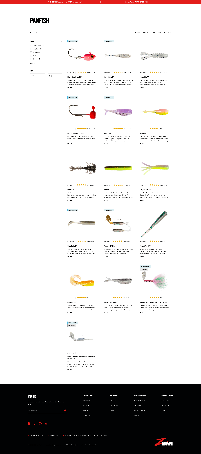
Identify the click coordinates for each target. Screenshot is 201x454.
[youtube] (46, 424)
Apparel (136, 415)
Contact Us (86, 415)
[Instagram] (40, 423)
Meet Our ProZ (114, 405)
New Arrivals (165, 400)
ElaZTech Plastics (139, 400)
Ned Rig (164, 410)
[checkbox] (47, 45)
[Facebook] (29, 423)
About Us (113, 400)
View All (32, 63)
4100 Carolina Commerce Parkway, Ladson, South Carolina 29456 (86, 435)
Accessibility (93, 445)
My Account (86, 400)
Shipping (86, 405)
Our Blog (112, 410)
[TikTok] (35, 423)
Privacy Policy (70, 445)
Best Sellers (165, 405)
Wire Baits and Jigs (140, 410)
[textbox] (37, 76)
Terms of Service (82, 445)
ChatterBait (138, 405)
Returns (85, 410)
